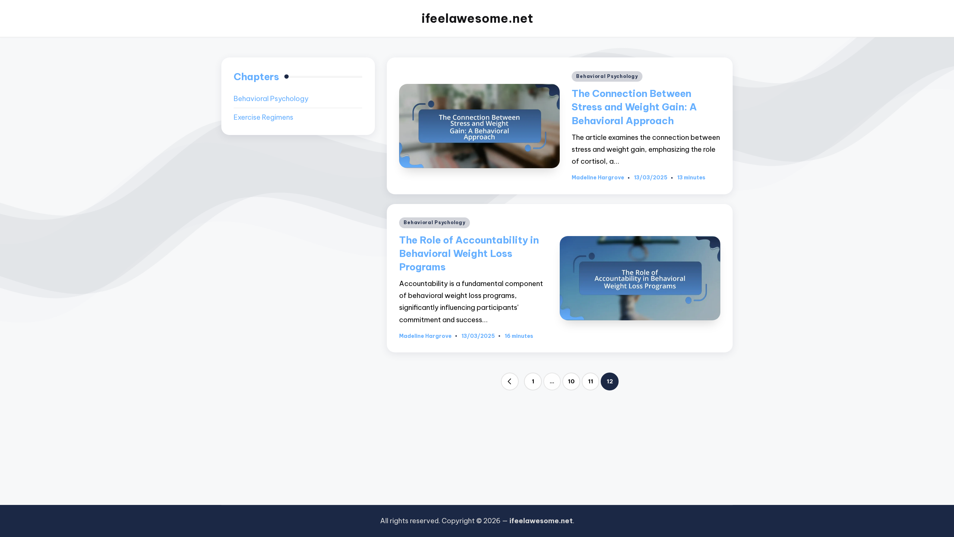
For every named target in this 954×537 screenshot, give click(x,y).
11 (590, 381)
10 (571, 381)
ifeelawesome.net (477, 18)
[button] (510, 381)
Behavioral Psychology (607, 76)
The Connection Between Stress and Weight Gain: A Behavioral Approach (634, 107)
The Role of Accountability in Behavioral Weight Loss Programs (469, 253)
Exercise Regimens (263, 117)
